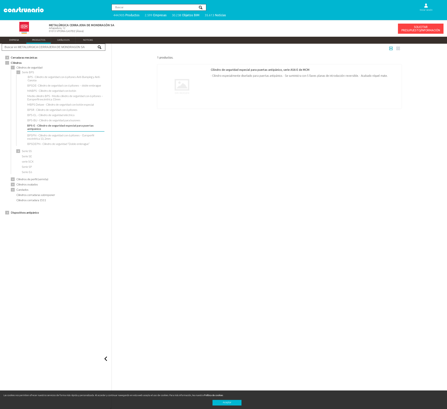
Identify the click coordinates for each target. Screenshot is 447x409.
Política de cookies (213, 395)
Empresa (14, 40)
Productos (38, 40)
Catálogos (63, 40)
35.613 (215, 15)
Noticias (88, 40)
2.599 (156, 15)
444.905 (126, 15)
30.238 (185, 15)
